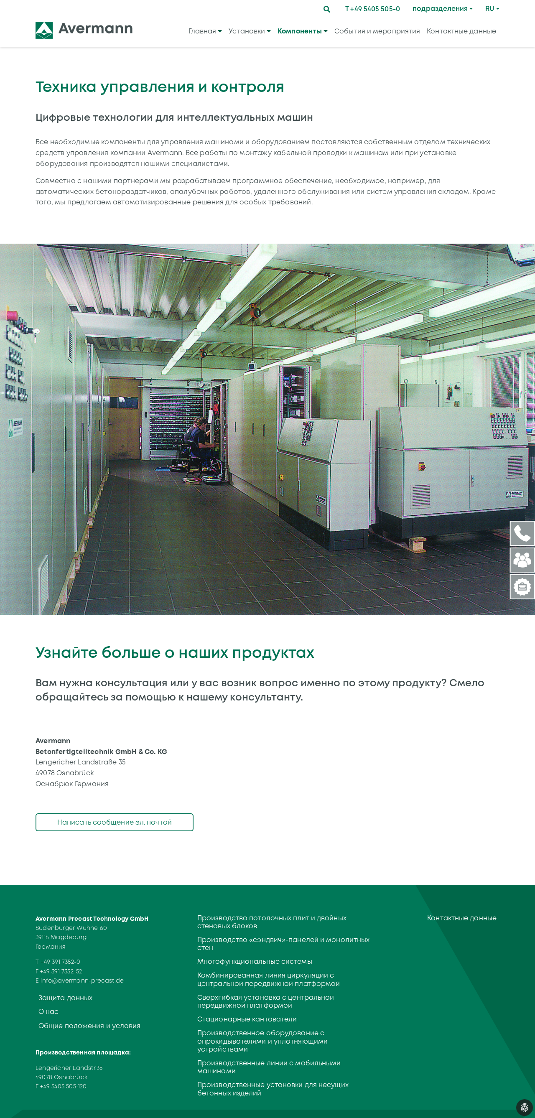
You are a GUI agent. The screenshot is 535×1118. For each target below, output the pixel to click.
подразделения (440, 8)
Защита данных (65, 997)
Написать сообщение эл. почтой (114, 822)
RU (489, 8)
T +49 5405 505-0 (372, 9)
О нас (48, 1011)
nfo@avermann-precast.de (83, 980)
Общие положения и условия (89, 1025)
